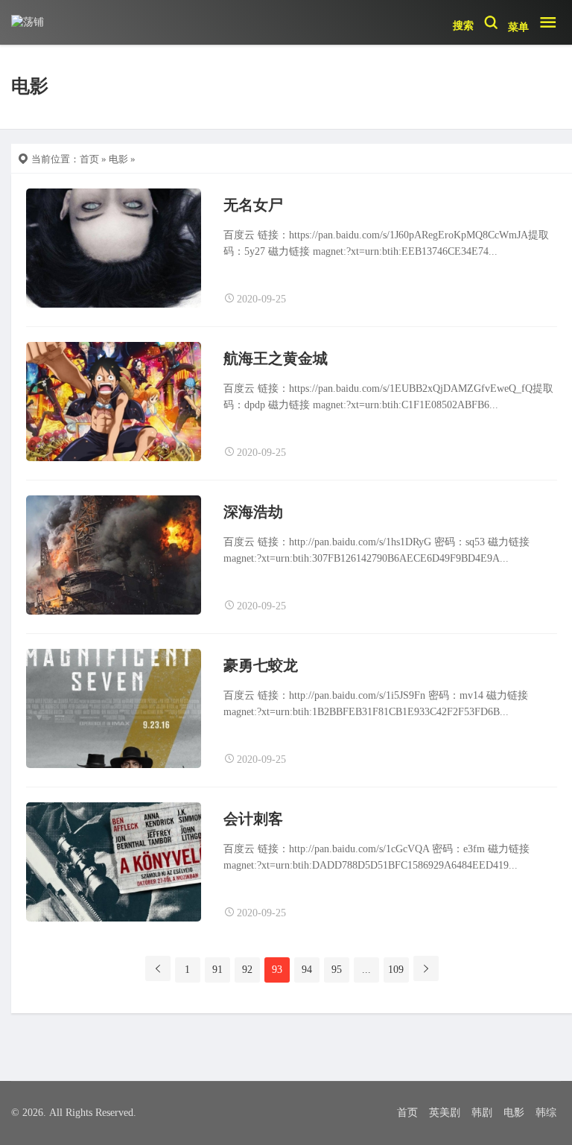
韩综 (546, 1112)
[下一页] (426, 968)
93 (277, 969)
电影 (118, 159)
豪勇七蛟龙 (260, 665)
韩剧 (481, 1112)
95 (336, 969)
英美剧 (444, 1112)
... (366, 969)
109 (396, 969)
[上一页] (158, 968)
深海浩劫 (253, 512)
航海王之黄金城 (275, 358)
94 (307, 969)
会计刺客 (253, 819)
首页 (89, 159)
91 (217, 969)
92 (247, 969)
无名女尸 (253, 205)
